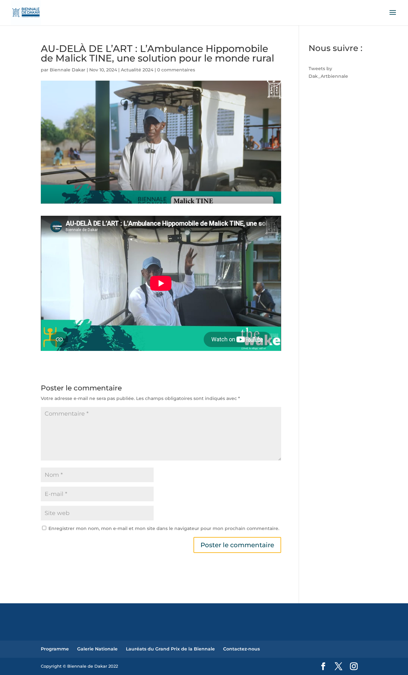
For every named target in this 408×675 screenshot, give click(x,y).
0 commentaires (176, 70)
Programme (55, 649)
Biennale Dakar (67, 70)
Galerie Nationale (97, 649)
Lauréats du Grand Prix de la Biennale (170, 649)
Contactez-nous (241, 649)
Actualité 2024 (137, 70)
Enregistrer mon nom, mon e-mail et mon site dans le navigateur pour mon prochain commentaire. (163, 528)
